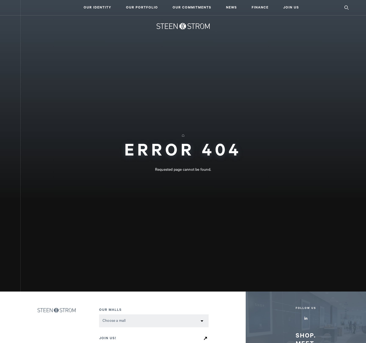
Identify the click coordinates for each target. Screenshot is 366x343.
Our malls (110, 310)
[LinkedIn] (305, 318)
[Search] (346, 7)
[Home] (183, 26)
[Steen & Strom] (64, 310)
